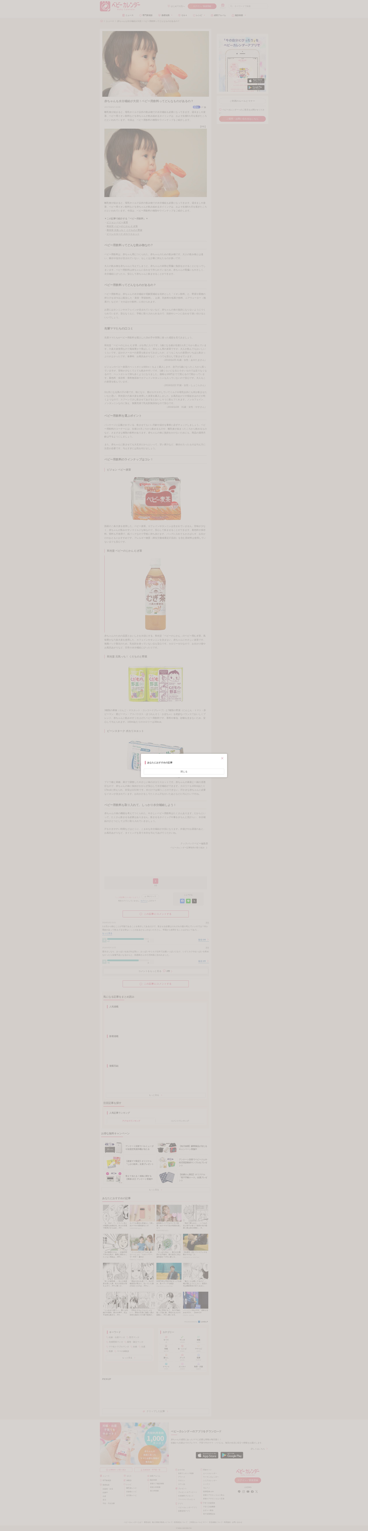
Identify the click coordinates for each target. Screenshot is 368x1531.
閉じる (184, 771)
